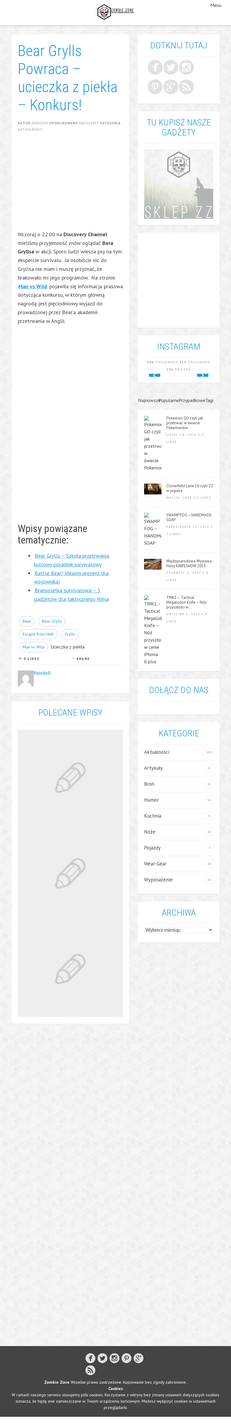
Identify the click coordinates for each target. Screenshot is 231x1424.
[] (186, 67)
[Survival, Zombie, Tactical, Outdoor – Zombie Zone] (115, 12)
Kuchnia (152, 816)
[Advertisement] (124, 185)
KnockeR (40, 123)
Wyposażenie (158, 879)
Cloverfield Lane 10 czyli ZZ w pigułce (189, 488)
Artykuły (153, 768)
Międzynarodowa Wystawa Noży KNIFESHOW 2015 (189, 563)
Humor (151, 800)
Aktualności (30, 129)
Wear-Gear (155, 863)
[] (170, 87)
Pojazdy (152, 847)
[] (170, 67)
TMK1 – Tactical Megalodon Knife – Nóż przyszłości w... (186, 602)
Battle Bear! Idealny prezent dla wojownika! (71, 577)
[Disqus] (70, 1107)
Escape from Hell (38, 634)
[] (155, 67)
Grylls (70, 634)
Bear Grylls (52, 621)
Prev (154, 375)
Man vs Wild (34, 647)
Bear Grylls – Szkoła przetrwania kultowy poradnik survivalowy (71, 560)
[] (186, 87)
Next (202, 375)
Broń (149, 784)
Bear (27, 621)
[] (155, 87)
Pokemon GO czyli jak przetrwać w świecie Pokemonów (184, 423)
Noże (150, 831)
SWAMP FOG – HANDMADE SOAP (189, 517)
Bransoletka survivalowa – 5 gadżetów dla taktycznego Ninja (71, 594)
